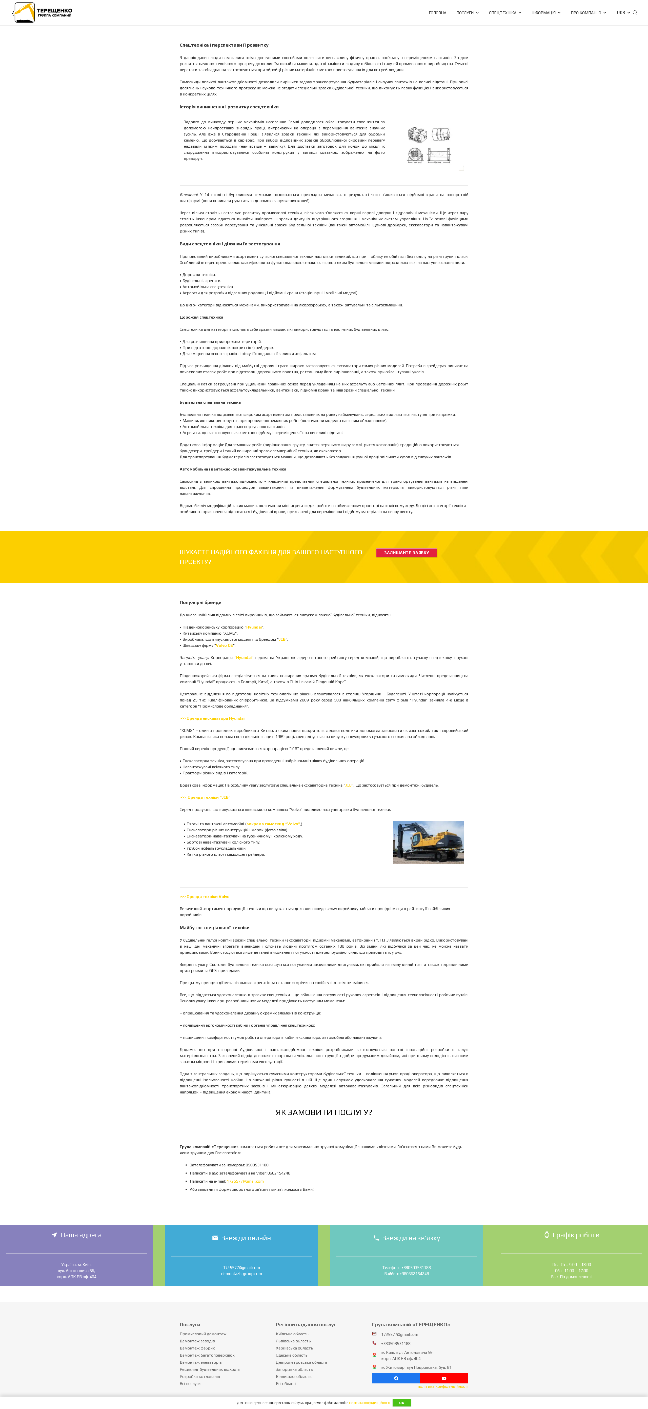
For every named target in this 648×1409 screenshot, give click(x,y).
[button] (623, 13)
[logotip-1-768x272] (42, 12)
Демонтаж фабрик (197, 1348)
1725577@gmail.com (245, 1181)
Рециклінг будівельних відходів (210, 1369)
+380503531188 (396, 1343)
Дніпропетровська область (301, 1362)
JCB (348, 785)
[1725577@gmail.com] (376, 1335)
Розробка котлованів (200, 1376)
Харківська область (294, 1348)
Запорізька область (294, 1369)
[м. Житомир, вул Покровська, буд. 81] (376, 1367)
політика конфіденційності (443, 1386)
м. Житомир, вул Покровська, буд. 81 (416, 1367)
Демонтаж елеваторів (201, 1362)
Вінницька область (294, 1376)
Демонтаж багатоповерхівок (207, 1355)
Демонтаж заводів (197, 1341)
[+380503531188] (376, 1344)
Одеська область (292, 1355)
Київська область (292, 1334)
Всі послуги (190, 1383)
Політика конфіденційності (369, 1403)
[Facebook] (396, 1378)
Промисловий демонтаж (203, 1334)
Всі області (286, 1383)
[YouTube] (444, 1378)
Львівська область (293, 1341)
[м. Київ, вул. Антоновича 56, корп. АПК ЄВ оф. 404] (376, 1356)
